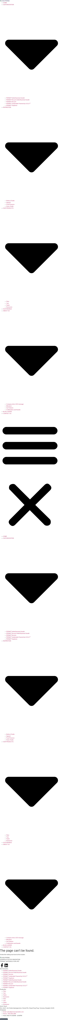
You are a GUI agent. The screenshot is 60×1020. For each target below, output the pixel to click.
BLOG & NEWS (7, 411)
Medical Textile (10, 200)
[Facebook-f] (2, 965)
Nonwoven (9, 307)
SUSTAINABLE (7, 309)
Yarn (7, 303)
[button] (30, 474)
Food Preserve (10, 204)
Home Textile (10, 206)
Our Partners (9, 408)
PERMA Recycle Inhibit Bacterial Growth (17, 100)
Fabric (8, 305)
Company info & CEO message (15, 404)
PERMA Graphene (11, 105)
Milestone (9, 406)
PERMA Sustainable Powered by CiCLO (18, 103)
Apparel (8, 202)
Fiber (7, 301)
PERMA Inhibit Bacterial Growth (15, 98)
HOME (5, 2)
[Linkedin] (6, 965)
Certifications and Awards (13, 409)
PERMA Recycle (11, 101)
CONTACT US (7, 413)
